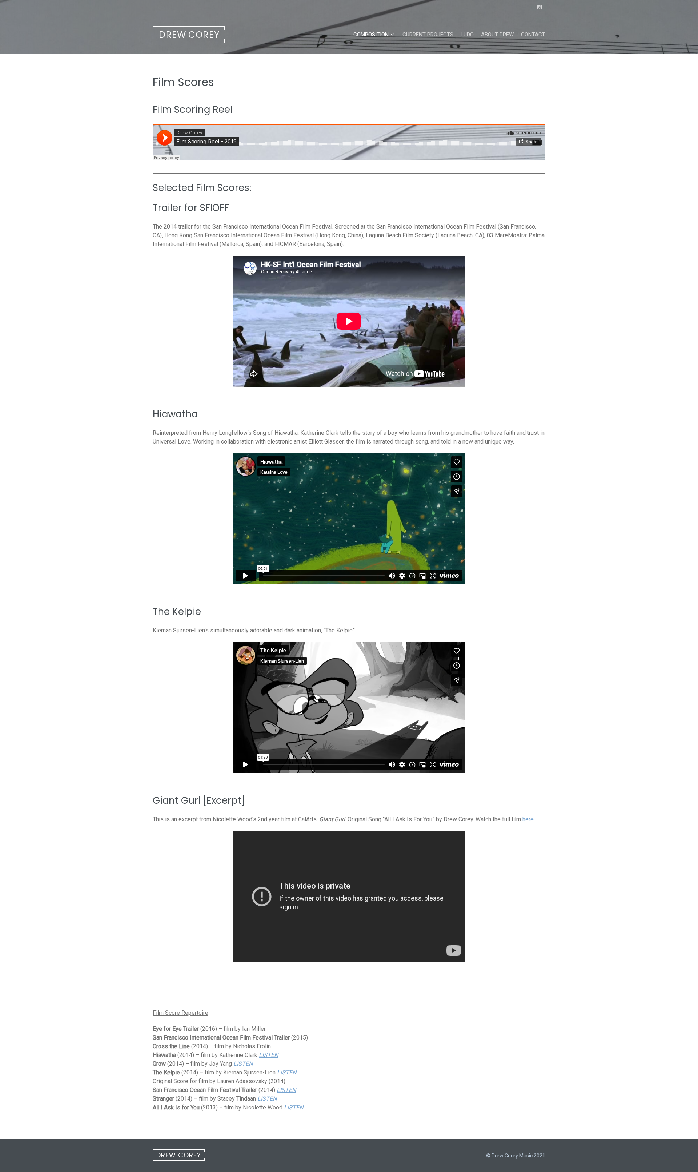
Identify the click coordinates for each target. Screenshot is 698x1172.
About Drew (497, 34)
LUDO (467, 34)
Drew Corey (189, 34)
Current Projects (427, 34)
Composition (371, 34)
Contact (533, 34)
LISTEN (268, 1055)
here (528, 819)
